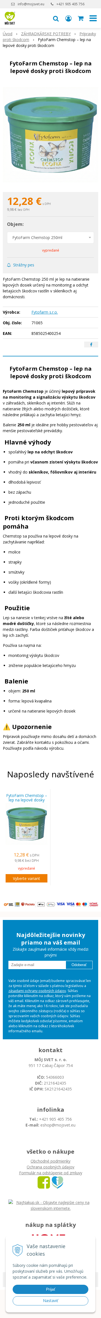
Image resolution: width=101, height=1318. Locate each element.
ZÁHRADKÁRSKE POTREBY (46, 33)
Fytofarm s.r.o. (44, 312)
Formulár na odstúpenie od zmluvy (50, 1172)
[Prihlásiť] (68, 18)
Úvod (7, 33)
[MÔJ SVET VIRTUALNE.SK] (57, 1182)
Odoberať (79, 965)
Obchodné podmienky (50, 1161)
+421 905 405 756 (70, 4)
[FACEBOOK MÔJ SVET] (43, 1182)
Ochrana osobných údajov (50, 1167)
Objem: (15, 224)
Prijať (50, 1289)
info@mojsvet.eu (31, 4)
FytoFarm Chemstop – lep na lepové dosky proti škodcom (26, 800)
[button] (56, 18)
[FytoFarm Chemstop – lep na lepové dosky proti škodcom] (50, 134)
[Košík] (81, 18)
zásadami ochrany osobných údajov (37, 990)
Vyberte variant (26, 878)
